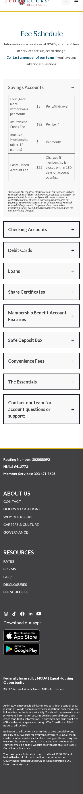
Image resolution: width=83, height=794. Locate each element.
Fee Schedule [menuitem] (15, 592)
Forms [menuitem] (9, 569)
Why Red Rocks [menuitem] (17, 517)
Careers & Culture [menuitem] (21, 524)
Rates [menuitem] (8, 561)
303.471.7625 (44, 473)
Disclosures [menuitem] (15, 584)
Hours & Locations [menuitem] (22, 509)
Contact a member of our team (30, 57)
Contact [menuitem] (12, 501)
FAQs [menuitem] (8, 577)
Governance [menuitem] (15, 532)
